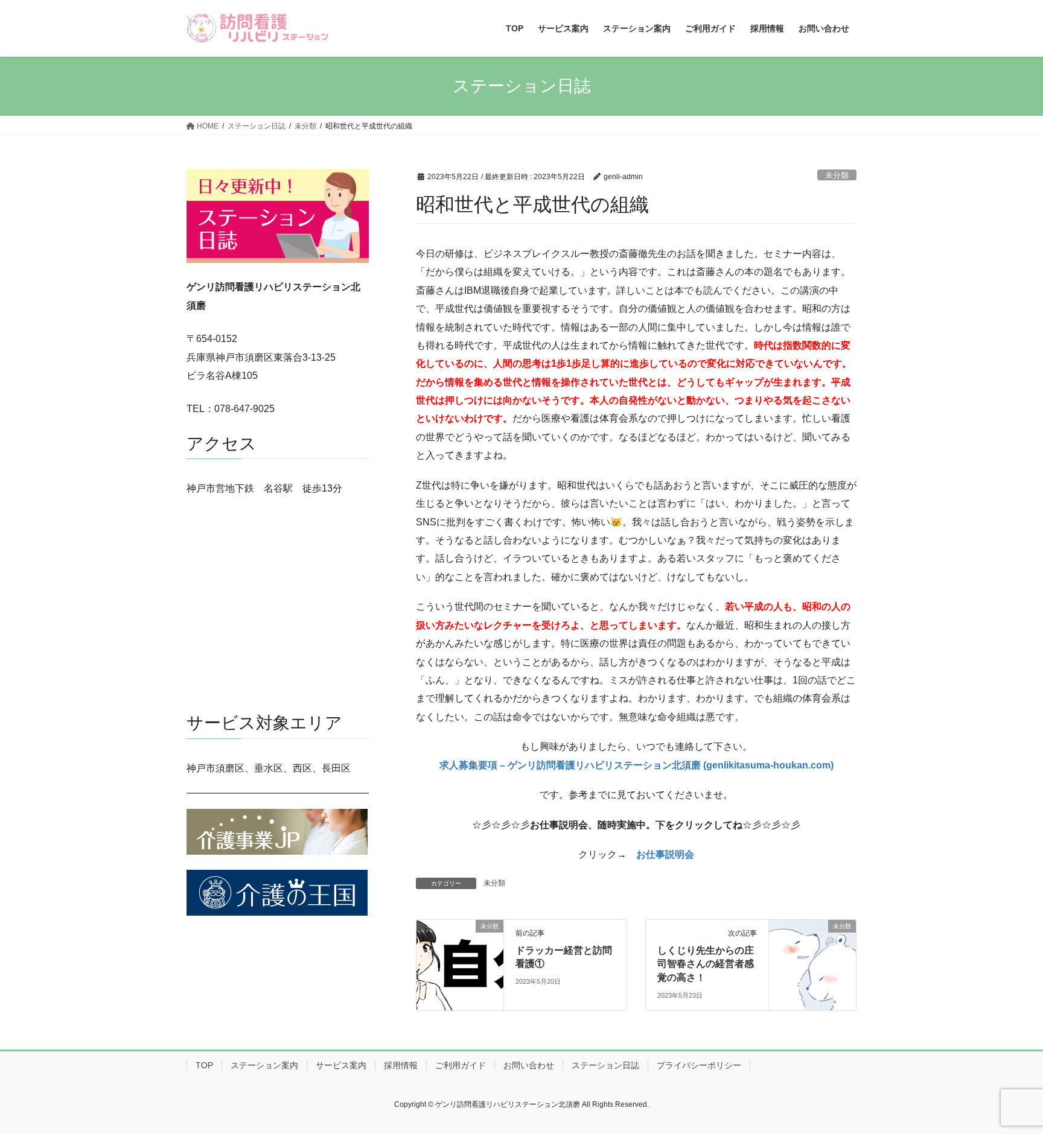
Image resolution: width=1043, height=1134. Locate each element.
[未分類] (459, 964)
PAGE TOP (1008, 1089)
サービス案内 (341, 1065)
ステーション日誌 (605, 1065)
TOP (204, 1065)
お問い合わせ (528, 1065)
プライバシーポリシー (699, 1065)
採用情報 (401, 1065)
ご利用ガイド (460, 1065)
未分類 (837, 175)
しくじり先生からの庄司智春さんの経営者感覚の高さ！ (705, 964)
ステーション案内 (264, 1065)
